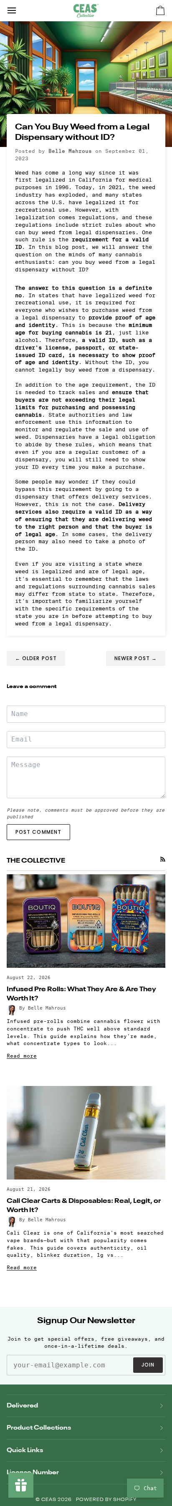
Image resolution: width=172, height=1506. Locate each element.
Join (148, 1364)
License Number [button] (33, 1472)
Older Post (36, 658)
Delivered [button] (22, 1405)
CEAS (49, 1500)
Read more (22, 1055)
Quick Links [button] (25, 1450)
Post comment (38, 831)
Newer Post (135, 658)
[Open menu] (19, 10)
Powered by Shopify (106, 1500)
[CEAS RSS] (162, 859)
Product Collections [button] (39, 1428)
